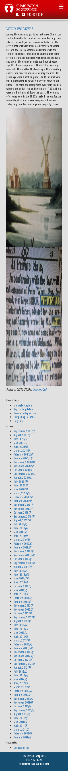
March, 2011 (21, 729)
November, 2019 (23, 509)
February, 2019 (23, 543)
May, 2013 (20, 632)
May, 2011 (20, 722)
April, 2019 (20, 536)
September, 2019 (24, 516)
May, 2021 (20, 443)
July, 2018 (21, 571)
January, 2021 (23, 458)
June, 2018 (21, 574)
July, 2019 (20, 524)
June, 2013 (21, 629)
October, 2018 (22, 559)
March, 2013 (21, 640)
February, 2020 (23, 497)
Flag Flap (18, 421)
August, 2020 (23, 477)
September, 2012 (24, 664)
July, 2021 (20, 439)
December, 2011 (23, 698)
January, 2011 (22, 737)
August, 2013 (22, 621)
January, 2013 (23, 648)
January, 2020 (22, 501)
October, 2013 (22, 613)
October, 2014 (22, 586)
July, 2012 (20, 671)
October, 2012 (22, 660)
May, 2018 (21, 578)
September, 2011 (24, 710)
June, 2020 (21, 485)
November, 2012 (23, 656)
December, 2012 (23, 652)
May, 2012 (20, 679)
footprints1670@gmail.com (34, 764)
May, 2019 (20, 532)
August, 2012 (22, 667)
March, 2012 (21, 687)
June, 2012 (21, 675)
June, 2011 (20, 718)
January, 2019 (22, 547)
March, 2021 (21, 450)
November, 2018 (24, 555)
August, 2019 (22, 520)
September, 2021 (24, 431)
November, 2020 (23, 466)
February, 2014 (23, 598)
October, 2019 (22, 512)
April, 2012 (21, 683)
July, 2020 (20, 481)
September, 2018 (24, 563)
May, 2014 (20, 590)
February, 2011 (23, 733)
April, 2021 (21, 446)
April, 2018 (20, 582)
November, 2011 (23, 702)
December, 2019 (23, 505)
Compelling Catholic (24, 417)
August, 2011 (22, 714)
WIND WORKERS (20, 29)
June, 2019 (21, 528)
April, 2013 (21, 636)
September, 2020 (24, 474)
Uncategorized (39, 389)
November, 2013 (23, 609)
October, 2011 (22, 706)
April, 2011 (20, 725)
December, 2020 (24, 462)
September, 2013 (24, 617)
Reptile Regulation (23, 409)
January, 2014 (22, 601)
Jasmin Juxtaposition (25, 413)
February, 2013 (23, 644)
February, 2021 (23, 454)
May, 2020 (20, 489)
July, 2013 (20, 625)
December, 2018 (23, 551)
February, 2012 (23, 691)
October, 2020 (23, 470)
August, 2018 (22, 567)
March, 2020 (22, 493)
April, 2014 (21, 594)
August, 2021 (22, 435)
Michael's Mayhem (23, 405)
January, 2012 (22, 694)
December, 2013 (23, 605)
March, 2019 (22, 539)
